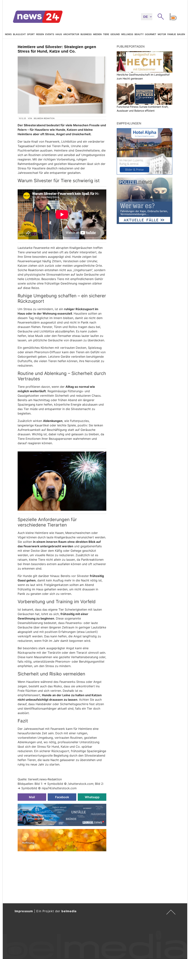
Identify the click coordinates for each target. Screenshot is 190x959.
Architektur (71, 34)
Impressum (24, 911)
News (8, 34)
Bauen (181, 34)
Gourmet (150, 34)
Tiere (106, 34)
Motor (162, 34)
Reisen (40, 34)
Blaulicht (19, 34)
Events (49, 34)
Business (86, 34)
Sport (31, 34)
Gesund (115, 34)
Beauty (139, 34)
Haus (58, 34)
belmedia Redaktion (44, 118)
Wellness (127, 34)
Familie (171, 34)
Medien (97, 34)
